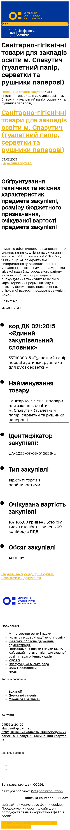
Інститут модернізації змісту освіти (37, 637)
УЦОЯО (14, 660)
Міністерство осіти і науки (30, 634)
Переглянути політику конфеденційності (29, 825)
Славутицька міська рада (29, 664)
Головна (7, 92)
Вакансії (15, 692)
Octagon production (47, 791)
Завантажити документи (21, 578)
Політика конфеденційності (46, 798)
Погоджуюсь (11, 823)
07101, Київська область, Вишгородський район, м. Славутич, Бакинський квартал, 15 (34, 736)
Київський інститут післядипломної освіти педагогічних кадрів (37, 654)
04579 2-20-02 (12, 725)
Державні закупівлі (29, 92)
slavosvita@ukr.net (16, 728)
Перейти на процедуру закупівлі (27, 574)
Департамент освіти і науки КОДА (36, 649)
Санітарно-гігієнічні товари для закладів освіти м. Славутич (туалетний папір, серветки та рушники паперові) (34, 131)
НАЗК (13, 672)
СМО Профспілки (23, 668)
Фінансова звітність (24, 699)
